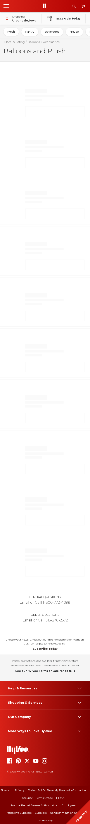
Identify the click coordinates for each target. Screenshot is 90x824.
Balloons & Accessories (43, 42)
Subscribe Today (45, 648)
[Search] (74, 6)
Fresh (11, 31)
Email (24, 602)
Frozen (74, 31)
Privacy (19, 790)
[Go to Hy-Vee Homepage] (45, 6)
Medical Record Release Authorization (34, 805)
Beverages (52, 31)
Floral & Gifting (14, 42)
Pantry (29, 31)
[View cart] (83, 6)
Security (27, 797)
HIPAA (60, 797)
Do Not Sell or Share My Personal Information (57, 790)
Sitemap (6, 790)
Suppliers (41, 812)
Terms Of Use (44, 797)
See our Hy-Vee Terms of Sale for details (45, 671)
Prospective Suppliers (18, 812)
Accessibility (45, 820)
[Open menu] (6, 6)
